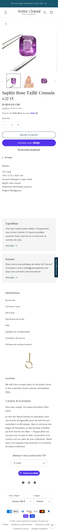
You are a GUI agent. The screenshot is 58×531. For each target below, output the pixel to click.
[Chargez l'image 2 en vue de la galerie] (29, 81)
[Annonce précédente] (5, 4)
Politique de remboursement (18, 344)
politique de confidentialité (17, 332)
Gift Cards (9, 313)
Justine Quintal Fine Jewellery (27, 521)
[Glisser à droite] (55, 81)
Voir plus (10, 245)
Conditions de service (15, 338)
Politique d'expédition (40, 529)
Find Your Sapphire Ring (56, 267)
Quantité (6, 118)
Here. (8, 392)
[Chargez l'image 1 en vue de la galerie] (14, 81)
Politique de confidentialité (45, 524)
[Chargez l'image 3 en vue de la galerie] (44, 81)
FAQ (7, 325)
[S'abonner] (44, 463)
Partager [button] (9, 157)
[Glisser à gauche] (3, 81)
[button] (6, 12)
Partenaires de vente (14, 319)
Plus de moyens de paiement (29, 150)
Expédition (6, 108)
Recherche (10, 300)
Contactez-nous (12, 306)
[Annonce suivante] (53, 4)
